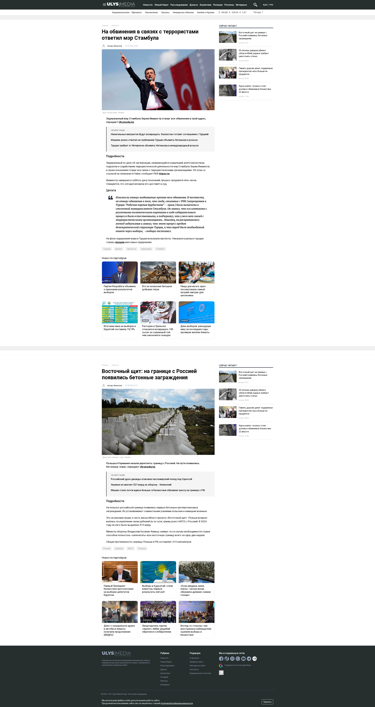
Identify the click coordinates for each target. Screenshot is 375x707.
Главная (105, 26)
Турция (106, 249)
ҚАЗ (265, 5)
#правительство (120, 12)
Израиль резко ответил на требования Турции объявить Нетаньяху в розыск (154, 140)
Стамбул (160, 249)
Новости (147, 5)
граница (119, 548)
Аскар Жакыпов (114, 46)
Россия (106, 548)
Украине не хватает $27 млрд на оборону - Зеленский (141, 484)
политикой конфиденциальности (177, 703)
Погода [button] (257, 12)
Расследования (179, 5)
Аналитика (205, 5)
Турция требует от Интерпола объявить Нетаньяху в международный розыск (155, 145)
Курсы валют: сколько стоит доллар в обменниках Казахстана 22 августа (255, 89)
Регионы (229, 5)
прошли (120, 242)
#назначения (151, 12)
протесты (131, 249)
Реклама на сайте (197, 666)
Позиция (218, 5)
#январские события (183, 12)
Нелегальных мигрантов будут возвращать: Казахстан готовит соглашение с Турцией (159, 134)
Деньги (194, 5)
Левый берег (161, 5)
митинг (118, 249)
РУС (271, 5)
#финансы (136, 12)
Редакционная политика (200, 673)
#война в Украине (205, 12)
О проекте (194, 658)
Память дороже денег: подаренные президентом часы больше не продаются (256, 71)
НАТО (130, 548)
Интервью (241, 5)
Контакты (194, 669)
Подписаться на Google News (238, 665)
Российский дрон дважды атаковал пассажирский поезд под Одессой (151, 479)
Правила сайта (196, 662)
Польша (142, 548)
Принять (267, 702)
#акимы (165, 12)
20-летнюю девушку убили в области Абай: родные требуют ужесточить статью (254, 53)
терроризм (146, 249)
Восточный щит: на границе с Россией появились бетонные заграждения (253, 35)
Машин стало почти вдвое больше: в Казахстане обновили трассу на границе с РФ (158, 490)
